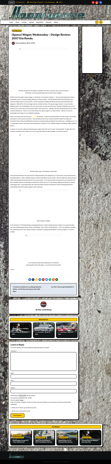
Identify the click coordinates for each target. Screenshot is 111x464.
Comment (13, 351)
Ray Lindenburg (44, 310)
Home (11, 22)
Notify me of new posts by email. (21, 411)
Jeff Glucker (18, 332)
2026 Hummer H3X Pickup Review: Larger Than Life (43, 329)
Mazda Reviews (63, 437)
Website (12, 388)
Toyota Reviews (40, 437)
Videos (56, 22)
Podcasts (49, 22)
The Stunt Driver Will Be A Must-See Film (20, 329)
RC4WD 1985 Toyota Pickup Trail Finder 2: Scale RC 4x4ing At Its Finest (65, 329)
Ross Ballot (41, 332)
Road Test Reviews (18, 437)
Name (12, 373)
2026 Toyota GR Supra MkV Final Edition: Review (43, 441)
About (17, 22)
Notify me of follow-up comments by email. (24, 407)
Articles (24, 22)
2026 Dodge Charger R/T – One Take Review (20, 441)
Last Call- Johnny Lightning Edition (62, 287)
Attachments (14, 395)
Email (12, 380)
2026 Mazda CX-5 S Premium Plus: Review (65, 441)
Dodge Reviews (17, 435)
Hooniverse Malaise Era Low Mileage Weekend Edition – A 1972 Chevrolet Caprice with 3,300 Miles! (27, 289)
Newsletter (39, 22)
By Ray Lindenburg (20, 43)
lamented (34, 116)
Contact (31, 22)
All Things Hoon (16, 30)
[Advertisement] (92, 50)
